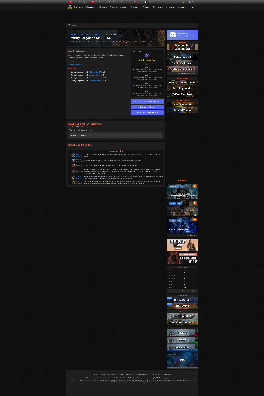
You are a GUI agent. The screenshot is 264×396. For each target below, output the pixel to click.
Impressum (140, 374)
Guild (88, 34)
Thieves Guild (97, 34)
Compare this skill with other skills (147, 101)
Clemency (79, 171)
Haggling (79, 165)
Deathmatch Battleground (79, 2)
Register (184, 2)
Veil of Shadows (79, 183)
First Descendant (152, 2)
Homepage (73, 34)
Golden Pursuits (98, 2)
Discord (95, 374)
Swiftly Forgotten (147, 60)
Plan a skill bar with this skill (147, 112)
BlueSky (102, 374)
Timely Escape (78, 177)
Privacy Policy (111, 374)
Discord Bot (112, 2)
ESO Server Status (126, 2)
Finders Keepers (79, 155)
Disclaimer (167, 374)
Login (178, 2)
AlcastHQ (139, 2)
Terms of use (150, 374)
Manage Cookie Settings (126, 374)
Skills (81, 34)
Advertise (159, 374)
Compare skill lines (147, 107)
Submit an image (79, 135)
